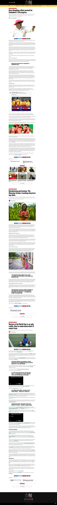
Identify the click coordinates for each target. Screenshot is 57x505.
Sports (16, 477)
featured (14, 477)
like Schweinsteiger (27, 422)
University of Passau (20, 470)
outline (12, 447)
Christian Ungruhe (11, 470)
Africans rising (26, 5)
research (15, 394)
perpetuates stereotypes (12, 436)
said (19, 370)
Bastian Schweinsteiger (23, 357)
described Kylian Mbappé (12, 401)
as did (23, 386)
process (31, 353)
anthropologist (11, 394)
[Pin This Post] (24, 38)
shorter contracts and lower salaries (13, 407)
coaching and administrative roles (13, 408)
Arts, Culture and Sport (34, 5)
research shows (12, 397)
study (30, 436)
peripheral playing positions (24, 407)
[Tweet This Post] (20, 38)
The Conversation (13, 332)
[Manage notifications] (55, 503)
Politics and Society (22, 5)
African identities (17, 5)
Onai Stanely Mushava (13, 18)
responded (16, 359)
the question (19, 423)
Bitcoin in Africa (39, 5)
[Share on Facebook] (16, 38)
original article (11, 473)
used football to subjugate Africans (28, 442)
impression (20, 351)
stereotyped (31, 366)
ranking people (16, 440)
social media (27, 385)
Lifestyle (30, 5)
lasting (18, 351)
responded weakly (15, 388)
